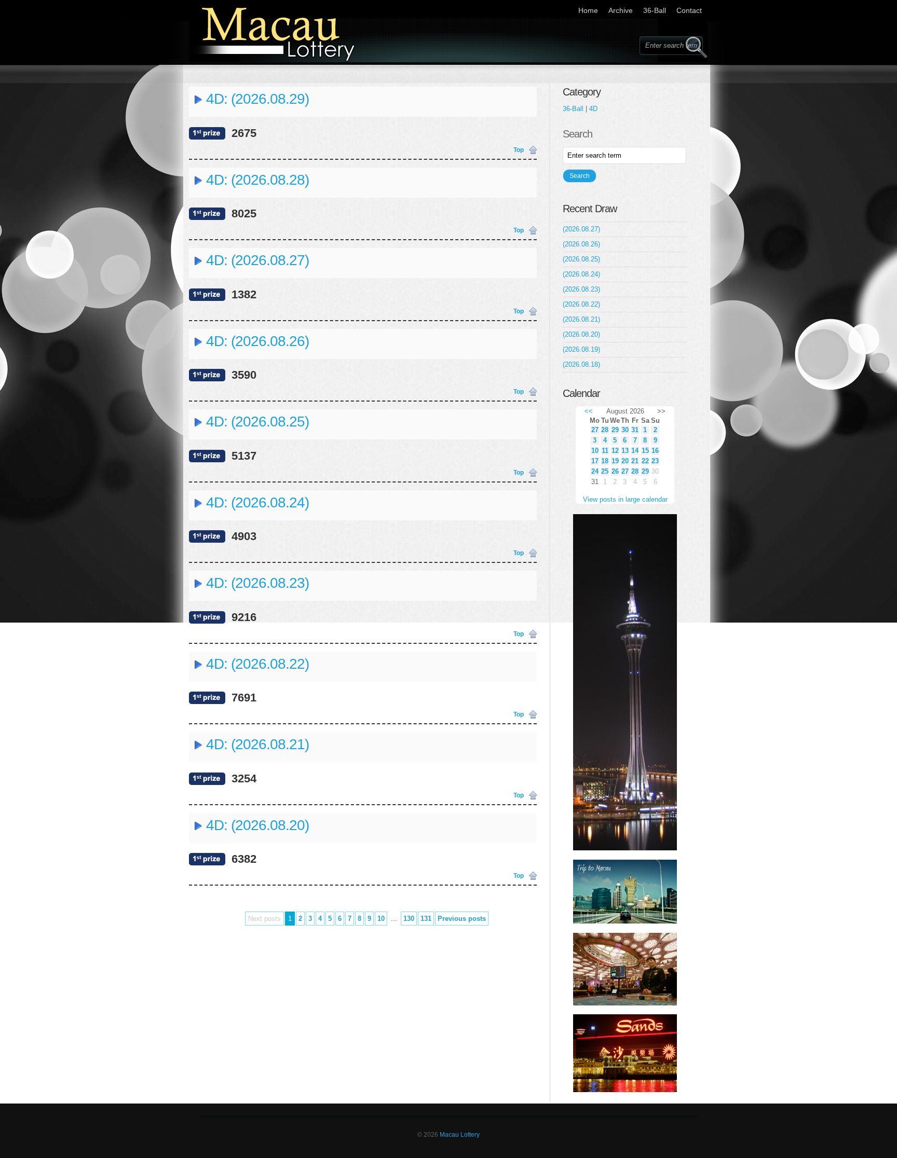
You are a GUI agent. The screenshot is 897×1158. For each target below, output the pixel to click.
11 (605, 450)
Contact (689, 10)
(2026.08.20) (581, 334)
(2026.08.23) (581, 289)
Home (588, 10)
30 (625, 430)
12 (615, 450)
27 (595, 430)
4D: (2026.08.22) (257, 664)
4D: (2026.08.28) (257, 180)
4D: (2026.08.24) (257, 502)
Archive (620, 10)
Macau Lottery (460, 1134)
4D (593, 109)
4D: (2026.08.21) (257, 744)
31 (634, 430)
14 (634, 450)
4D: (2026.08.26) (257, 341)
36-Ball (654, 10)
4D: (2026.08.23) (257, 583)
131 (425, 918)
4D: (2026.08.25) (257, 421)
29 (615, 430)
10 (381, 918)
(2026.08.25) (581, 259)
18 (604, 461)
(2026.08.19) (581, 349)
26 (615, 471)
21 (634, 461)
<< (589, 411)
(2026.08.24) (581, 274)
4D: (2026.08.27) (257, 260)
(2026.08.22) (581, 304)
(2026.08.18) (581, 364)
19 (615, 461)
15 (645, 450)
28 (604, 430)
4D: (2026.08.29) (257, 99)
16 (655, 450)
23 (655, 461)
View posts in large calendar (625, 499)
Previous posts (462, 918)
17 (595, 461)
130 (408, 918)
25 (604, 471)
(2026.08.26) (581, 244)
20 (625, 461)
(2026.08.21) (581, 319)
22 (645, 461)
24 (595, 471)
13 (625, 450)
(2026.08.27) (581, 229)
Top (518, 150)
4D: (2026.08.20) (257, 825)
